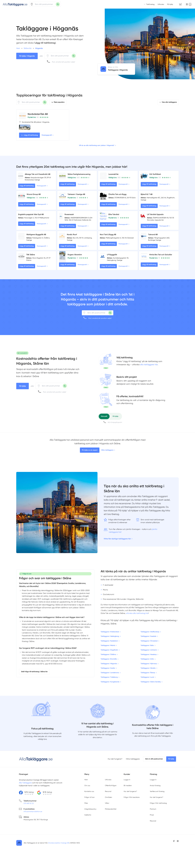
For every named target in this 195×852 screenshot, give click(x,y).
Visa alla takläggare (169, 102)
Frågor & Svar (89, 797)
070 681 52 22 (29, 803)
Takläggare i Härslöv (148, 668)
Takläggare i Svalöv (108, 668)
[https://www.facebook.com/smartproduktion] (174, 841)
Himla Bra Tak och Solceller (160, 255)
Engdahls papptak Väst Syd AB (31, 214)
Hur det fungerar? (115, 759)
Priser (152, 815)
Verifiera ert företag (157, 791)
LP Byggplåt (112, 255)
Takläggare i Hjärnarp (149, 664)
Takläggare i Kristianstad (110, 632)
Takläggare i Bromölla (109, 659)
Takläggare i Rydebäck (109, 641)
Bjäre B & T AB (146, 194)
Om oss (87, 785)
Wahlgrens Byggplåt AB (36, 234)
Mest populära (59, 102)
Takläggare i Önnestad (149, 641)
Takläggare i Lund (147, 677)
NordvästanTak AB (38, 114)
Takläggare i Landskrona (110, 673)
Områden (108, 797)
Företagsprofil (47, 135)
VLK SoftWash (155, 174)
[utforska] (106, 361)
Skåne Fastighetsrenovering (79, 174)
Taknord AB (153, 234)
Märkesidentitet (110, 809)
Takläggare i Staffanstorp (150, 632)
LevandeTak (113, 174)
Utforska (161, 4)
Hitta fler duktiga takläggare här (117, 539)
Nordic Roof (72, 234)
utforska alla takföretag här (137, 613)
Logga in (127, 780)
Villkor (107, 803)
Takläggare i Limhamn (149, 650)
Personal (108, 791)
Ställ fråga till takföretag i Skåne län (34, 672)
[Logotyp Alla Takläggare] (36, 759)
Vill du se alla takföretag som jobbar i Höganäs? (96, 145)
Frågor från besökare (131, 797)
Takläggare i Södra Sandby (151, 682)
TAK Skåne (30, 255)
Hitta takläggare (107, 450)
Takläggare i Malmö (108, 645)
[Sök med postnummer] (58, 4)
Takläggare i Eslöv (147, 645)
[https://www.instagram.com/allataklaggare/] (178, 841)
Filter (86, 803)
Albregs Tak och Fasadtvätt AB (37, 174)
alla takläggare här (149, 364)
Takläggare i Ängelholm (109, 650)
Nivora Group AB (34, 194)
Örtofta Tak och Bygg (117, 194)
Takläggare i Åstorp (148, 673)
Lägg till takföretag (31, 135)
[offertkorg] (106, 400)
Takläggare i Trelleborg (109, 677)
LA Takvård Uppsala (155, 214)
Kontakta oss (89, 791)
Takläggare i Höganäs (109, 664)
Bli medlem (128, 785)
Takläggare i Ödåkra (108, 654)
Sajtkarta (87, 815)
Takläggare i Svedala (148, 636)
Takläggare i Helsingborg (110, 636)
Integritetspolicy (90, 809)
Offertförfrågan (110, 785)
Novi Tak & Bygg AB (108, 234)
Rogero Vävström (75, 255)
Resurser (153, 821)
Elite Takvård (113, 214)
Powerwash (69, 214)
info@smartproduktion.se (33, 811)
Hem (86, 780)
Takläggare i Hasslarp (149, 654)
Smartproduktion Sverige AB (58, 843)
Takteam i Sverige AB (76, 194)
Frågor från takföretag (158, 803)
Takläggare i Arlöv (147, 659)
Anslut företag (155, 785)
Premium (153, 809)
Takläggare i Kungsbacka (110, 682)
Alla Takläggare (25, 783)
